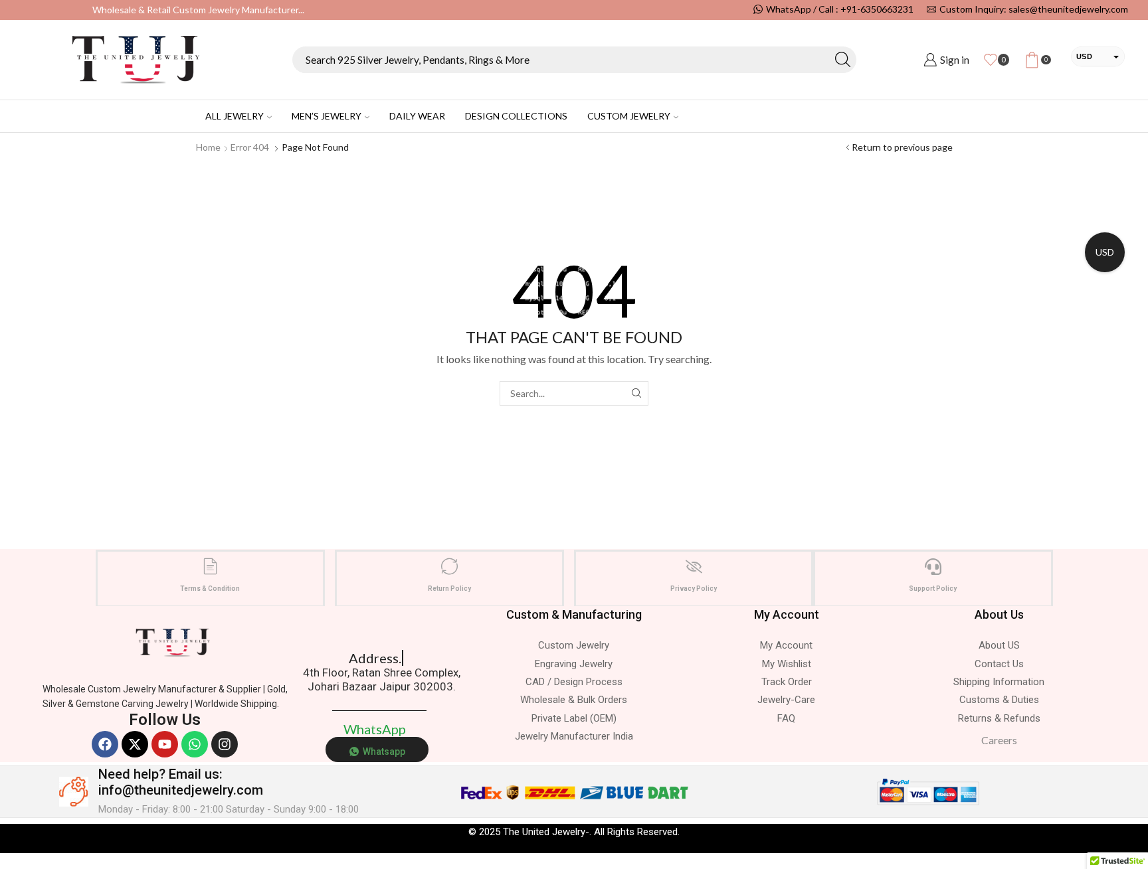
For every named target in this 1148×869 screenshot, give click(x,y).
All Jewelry (234, 115)
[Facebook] (105, 744)
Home (208, 147)
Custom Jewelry (628, 115)
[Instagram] (224, 744)
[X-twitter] (135, 744)
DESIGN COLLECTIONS (516, 115)
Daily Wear (417, 115)
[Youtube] (164, 744)
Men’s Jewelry (326, 115)
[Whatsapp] (194, 744)
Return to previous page (902, 147)
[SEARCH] (636, 393)
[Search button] (843, 59)
